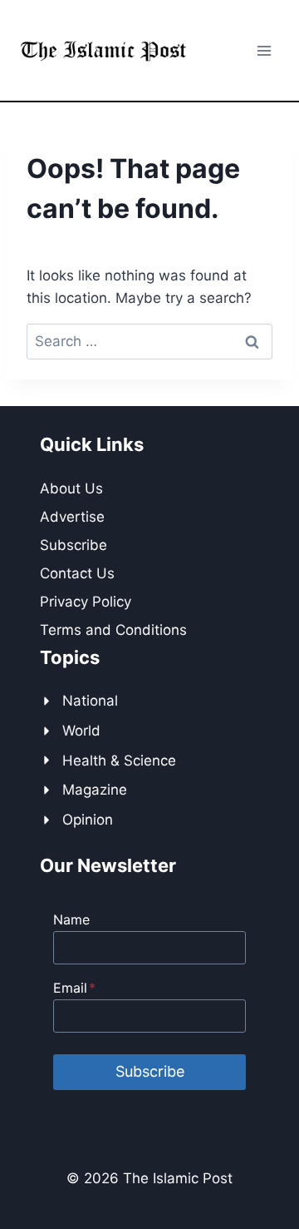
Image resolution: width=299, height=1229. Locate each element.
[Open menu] (263, 50)
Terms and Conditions (113, 630)
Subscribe (73, 545)
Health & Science (119, 760)
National (90, 700)
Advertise (72, 516)
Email (74, 987)
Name (71, 919)
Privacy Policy (85, 601)
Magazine (94, 789)
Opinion (87, 819)
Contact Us (77, 573)
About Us (71, 488)
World (81, 730)
